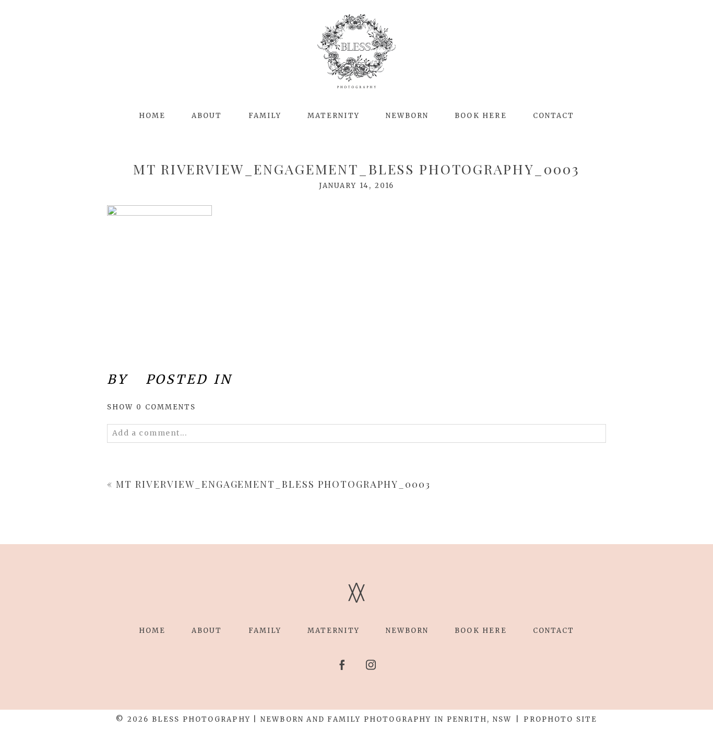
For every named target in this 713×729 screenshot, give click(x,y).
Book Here (480, 115)
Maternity (333, 115)
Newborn (407, 115)
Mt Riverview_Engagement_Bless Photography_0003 (273, 484)
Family (264, 115)
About (207, 115)
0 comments (151, 407)
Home (152, 115)
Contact (554, 115)
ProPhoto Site (560, 719)
